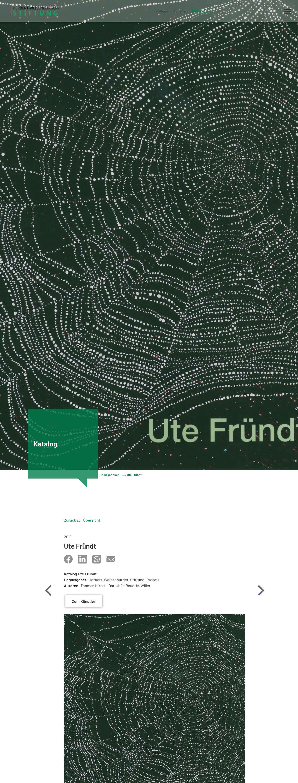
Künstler (180, 11)
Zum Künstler (83, 601)
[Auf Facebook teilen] (68, 559)
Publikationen (202, 11)
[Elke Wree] (261, 590)
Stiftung (162, 11)
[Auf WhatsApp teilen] (96, 559)
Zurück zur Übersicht (82, 520)
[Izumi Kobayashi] (48, 590)
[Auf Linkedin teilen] (82, 559)
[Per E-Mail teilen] (110, 559)
